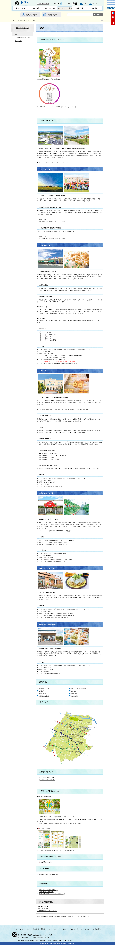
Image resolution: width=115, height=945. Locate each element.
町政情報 (94, 8)
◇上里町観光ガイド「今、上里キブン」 (50, 79)
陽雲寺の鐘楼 (42, 693)
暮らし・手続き (20, 8)
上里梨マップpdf (45, 828)
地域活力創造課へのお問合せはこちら (47, 911)
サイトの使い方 (73, 929)
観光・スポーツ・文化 (65, 8)
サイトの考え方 (85, 929)
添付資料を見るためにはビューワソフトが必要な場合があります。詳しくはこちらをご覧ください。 (63, 916)
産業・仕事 (79, 8)
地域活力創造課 (42, 906)
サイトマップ (96, 3)
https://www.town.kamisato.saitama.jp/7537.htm (52, 221)
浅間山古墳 (41, 691)
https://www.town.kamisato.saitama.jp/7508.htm (52, 238)
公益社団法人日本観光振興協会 (47, 890)
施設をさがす (52, 15)
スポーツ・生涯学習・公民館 (22, 37)
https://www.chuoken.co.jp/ (51, 673)
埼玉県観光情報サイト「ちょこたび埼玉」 (51, 894)
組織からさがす (31, 15)
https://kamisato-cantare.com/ (52, 486)
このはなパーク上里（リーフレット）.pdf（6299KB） (55, 162)
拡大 (61, 3)
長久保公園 (74, 693)
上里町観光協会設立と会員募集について (49, 874)
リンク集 (63, 929)
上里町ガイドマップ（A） (47, 777)
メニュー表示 (111, 4)
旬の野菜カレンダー (46, 862)
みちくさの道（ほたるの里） (78, 688)
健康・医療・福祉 (50, 8)
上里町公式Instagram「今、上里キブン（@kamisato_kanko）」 (56, 107)
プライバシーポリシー (23, 929)
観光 (16, 34)
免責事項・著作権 (39, 929)
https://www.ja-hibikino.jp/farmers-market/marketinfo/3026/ (59, 363)
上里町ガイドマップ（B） (47, 780)
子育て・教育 (35, 8)
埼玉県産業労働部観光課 (46, 892)
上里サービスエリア (44, 688)
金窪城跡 (73, 691)
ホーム (14, 20)
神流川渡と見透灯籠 (44, 696)
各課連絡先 (97, 929)
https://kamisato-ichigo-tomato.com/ (53, 561)
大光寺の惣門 (74, 696)
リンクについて (52, 929)
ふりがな (86, 3)
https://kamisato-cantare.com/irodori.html (55, 617)
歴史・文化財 (18, 41)
